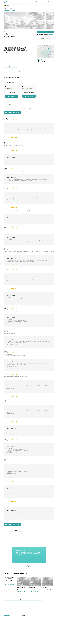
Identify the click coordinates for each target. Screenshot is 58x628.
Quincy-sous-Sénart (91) (10, 584)
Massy (5, 604)
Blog (4, 617)
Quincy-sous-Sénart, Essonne (10, 10)
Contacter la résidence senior (45, 31)
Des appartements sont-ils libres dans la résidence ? (15, 537)
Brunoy (22, 604)
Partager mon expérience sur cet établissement (13, 112)
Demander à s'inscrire (11, 96)
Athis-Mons (40, 607)
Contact (5, 624)
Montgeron (6, 607)
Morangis (22, 607)
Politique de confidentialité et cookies (27, 617)
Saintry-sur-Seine (41, 604)
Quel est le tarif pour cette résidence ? (12, 541)
